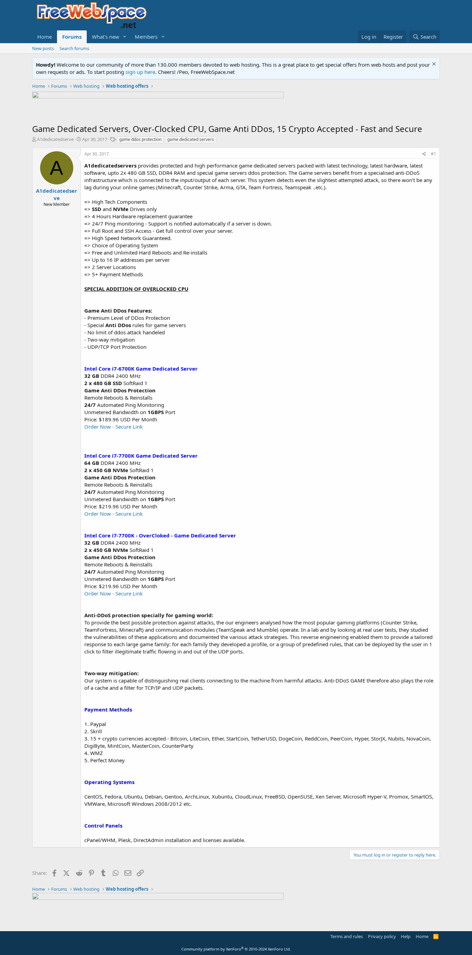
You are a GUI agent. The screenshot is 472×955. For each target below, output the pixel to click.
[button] (125, 36)
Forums (72, 36)
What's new (105, 36)
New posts (43, 48)
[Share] (424, 154)
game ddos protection (140, 139)
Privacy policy (382, 936)
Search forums (74, 48)
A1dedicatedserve (55, 139)
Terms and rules (346, 936)
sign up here (140, 71)
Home (44, 36)
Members (146, 36)
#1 (433, 154)
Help (405, 936)
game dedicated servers (190, 139)
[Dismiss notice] (433, 64)
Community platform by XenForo (236, 949)
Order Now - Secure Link (113, 426)
